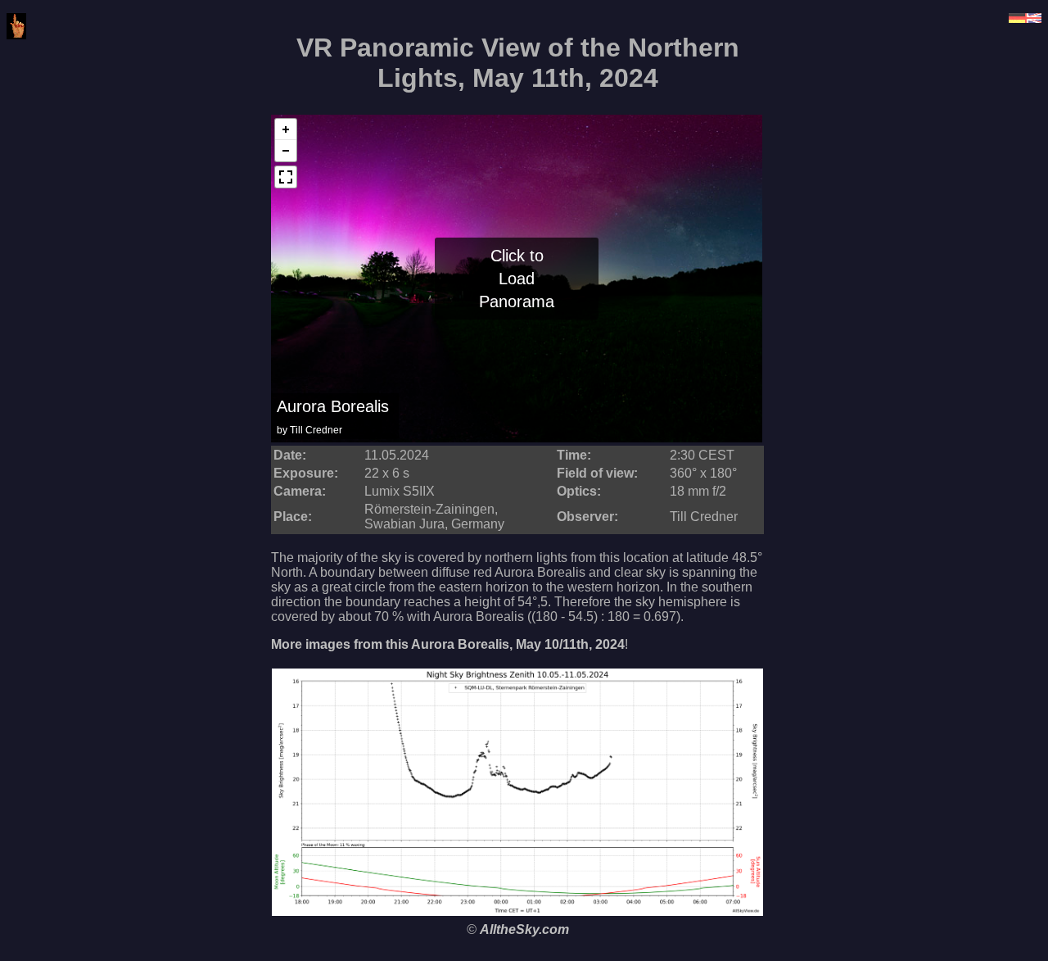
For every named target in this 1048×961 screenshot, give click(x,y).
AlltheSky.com (524, 929)
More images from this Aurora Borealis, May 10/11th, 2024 (448, 644)
